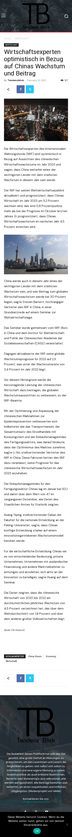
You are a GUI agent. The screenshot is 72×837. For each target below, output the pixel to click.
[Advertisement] (36, 642)
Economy (51, 656)
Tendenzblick (16, 80)
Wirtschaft (11, 661)
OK (37, 831)
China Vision (35, 656)
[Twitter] (30, 89)
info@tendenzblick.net (36, 801)
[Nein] (67, 824)
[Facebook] (21, 89)
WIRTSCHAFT (22, 38)
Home (7, 38)
